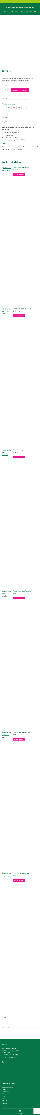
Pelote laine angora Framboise (22, 591)
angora (10, 98)
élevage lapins (17, 98)
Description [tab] (5, 118)
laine (23, 98)
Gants (3, 1098)
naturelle (28, 98)
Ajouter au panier (20, 90)
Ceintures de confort (7, 1087)
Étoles (3, 1096)
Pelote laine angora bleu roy (21, 732)
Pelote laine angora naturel (21, 167)
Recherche (36, 1028)
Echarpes (4, 1094)
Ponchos (4, 1103)
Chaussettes (5, 1091)
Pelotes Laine (11, 96)
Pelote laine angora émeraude (22, 450)
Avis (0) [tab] (4, 122)
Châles (4, 1089)
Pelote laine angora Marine (21, 873)
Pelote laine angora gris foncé (22, 309)
